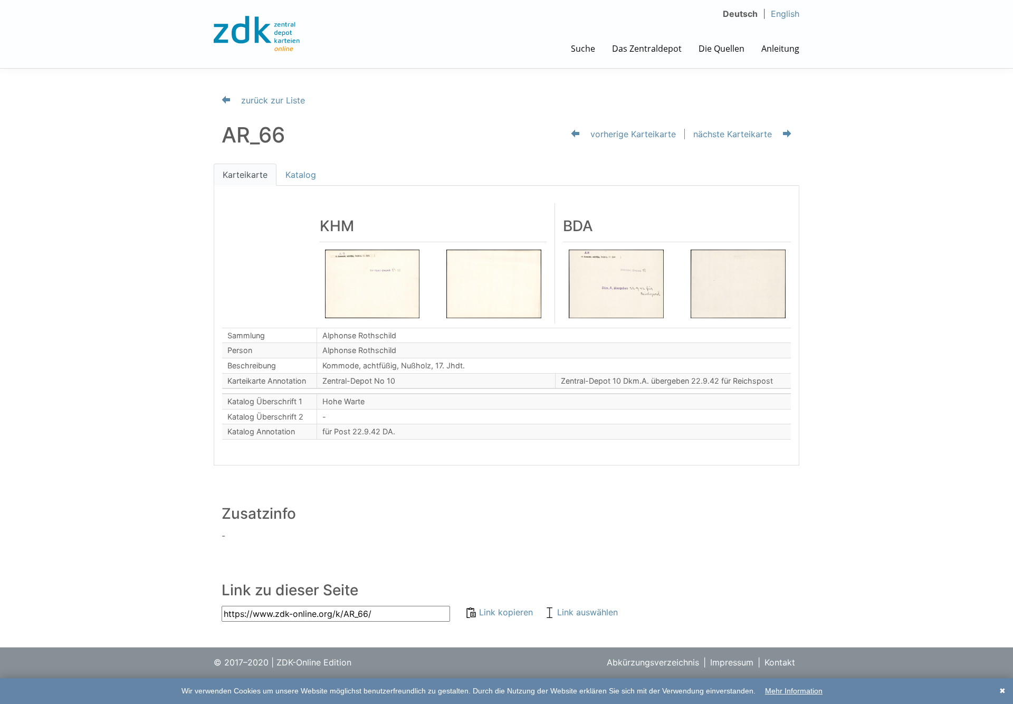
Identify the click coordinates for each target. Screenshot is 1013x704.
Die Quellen (721, 48)
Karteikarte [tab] (245, 174)
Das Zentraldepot (647, 48)
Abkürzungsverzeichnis (653, 662)
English (785, 13)
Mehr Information (794, 691)
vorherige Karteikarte (632, 134)
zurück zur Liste (271, 100)
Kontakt (779, 662)
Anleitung (780, 48)
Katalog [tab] (300, 174)
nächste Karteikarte (734, 134)
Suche (583, 48)
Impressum (731, 662)
